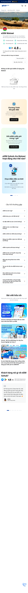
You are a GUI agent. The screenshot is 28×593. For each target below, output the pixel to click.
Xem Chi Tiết (14, 119)
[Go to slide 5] (15, 410)
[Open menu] (25, 5)
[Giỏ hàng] (22, 5)
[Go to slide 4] (17, 195)
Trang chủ (3, 10)
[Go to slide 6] (17, 410)
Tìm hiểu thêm (14, 147)
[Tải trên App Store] (15, 1)
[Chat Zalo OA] (25, 584)
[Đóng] (26, 2)
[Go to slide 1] (11, 195)
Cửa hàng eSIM (11, 10)
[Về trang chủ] (5, 6)
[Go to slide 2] (10, 410)
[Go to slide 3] (15, 195)
